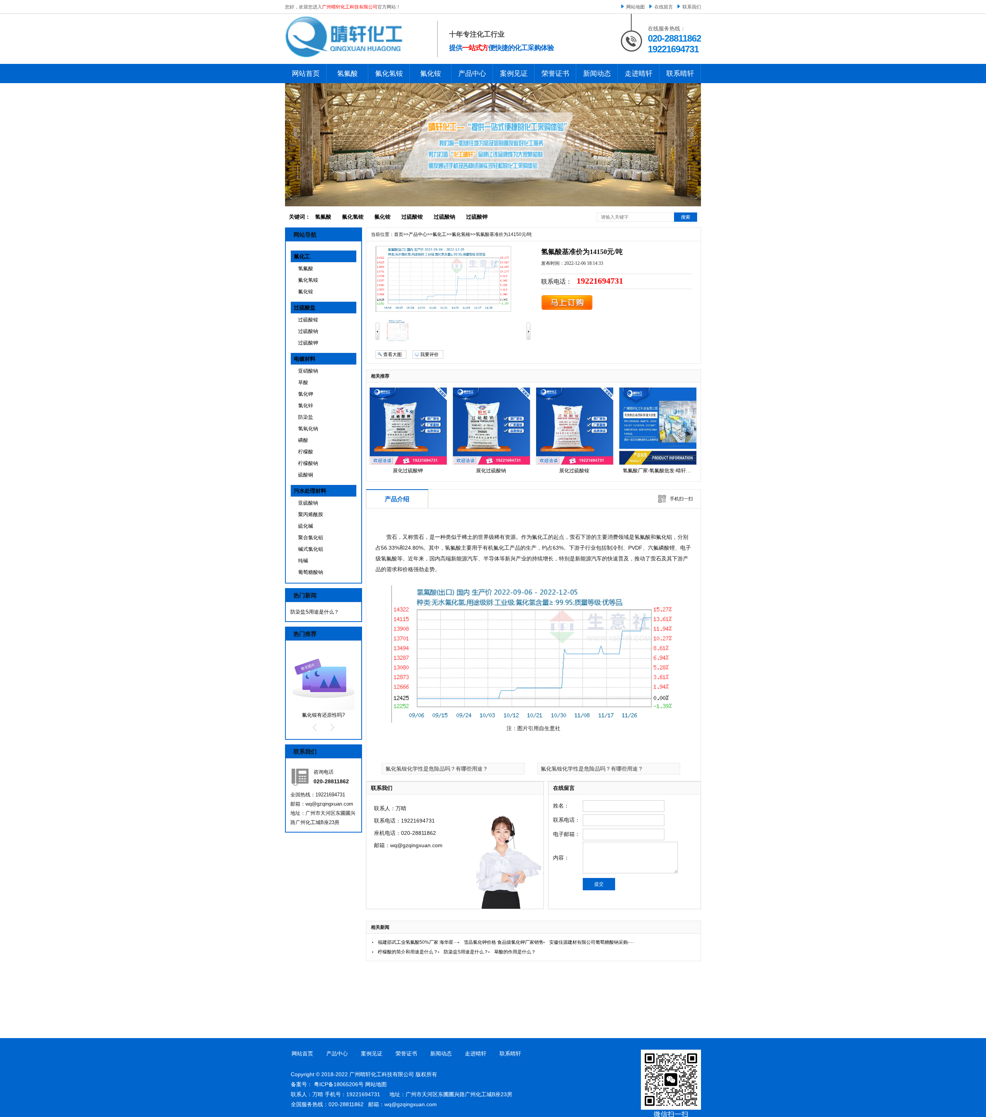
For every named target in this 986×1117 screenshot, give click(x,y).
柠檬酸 (305, 452)
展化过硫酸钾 (408, 470)
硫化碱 (305, 526)
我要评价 (429, 354)
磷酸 (303, 440)
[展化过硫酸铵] (574, 463)
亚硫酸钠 (308, 503)
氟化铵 (430, 73)
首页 (398, 234)
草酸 (303, 382)
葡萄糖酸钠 (310, 572)
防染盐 (305, 417)
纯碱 (303, 561)
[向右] (528, 338)
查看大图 (392, 354)
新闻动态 (597, 73)
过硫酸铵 (412, 217)
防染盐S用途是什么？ (314, 612)
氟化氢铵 (389, 73)
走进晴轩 (638, 73)
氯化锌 (305, 405)
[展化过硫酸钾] (408, 463)
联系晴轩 (680, 73)
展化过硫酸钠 (491, 470)
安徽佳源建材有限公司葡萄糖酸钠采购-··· (591, 942)
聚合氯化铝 (310, 537)
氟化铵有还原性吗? (323, 715)
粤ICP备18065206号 (339, 1084)
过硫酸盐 (304, 307)
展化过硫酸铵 (574, 470)
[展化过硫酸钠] (491, 463)
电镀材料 (304, 359)
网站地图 (635, 7)
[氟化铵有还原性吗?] (323, 708)
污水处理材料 (310, 491)
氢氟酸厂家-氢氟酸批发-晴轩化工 (659, 470)
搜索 (685, 217)
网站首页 (306, 73)
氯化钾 (305, 394)
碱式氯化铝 (310, 549)
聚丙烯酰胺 (310, 514)
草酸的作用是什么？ (515, 952)
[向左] (377, 338)
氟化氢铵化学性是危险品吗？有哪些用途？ (437, 769)
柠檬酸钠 (308, 463)
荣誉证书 (555, 73)
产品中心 (472, 73)
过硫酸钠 (444, 217)
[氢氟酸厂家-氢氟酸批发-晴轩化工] (657, 463)
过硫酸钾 (477, 217)
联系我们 (691, 7)
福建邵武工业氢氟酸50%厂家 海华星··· (418, 942)
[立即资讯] (567, 308)
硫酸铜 (305, 475)
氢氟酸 (347, 73)
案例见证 (514, 73)
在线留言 (663, 7)
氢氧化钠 (308, 428)
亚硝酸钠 (308, 371)
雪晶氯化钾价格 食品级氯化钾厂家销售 (503, 942)
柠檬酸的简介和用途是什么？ (408, 952)
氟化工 (302, 256)
